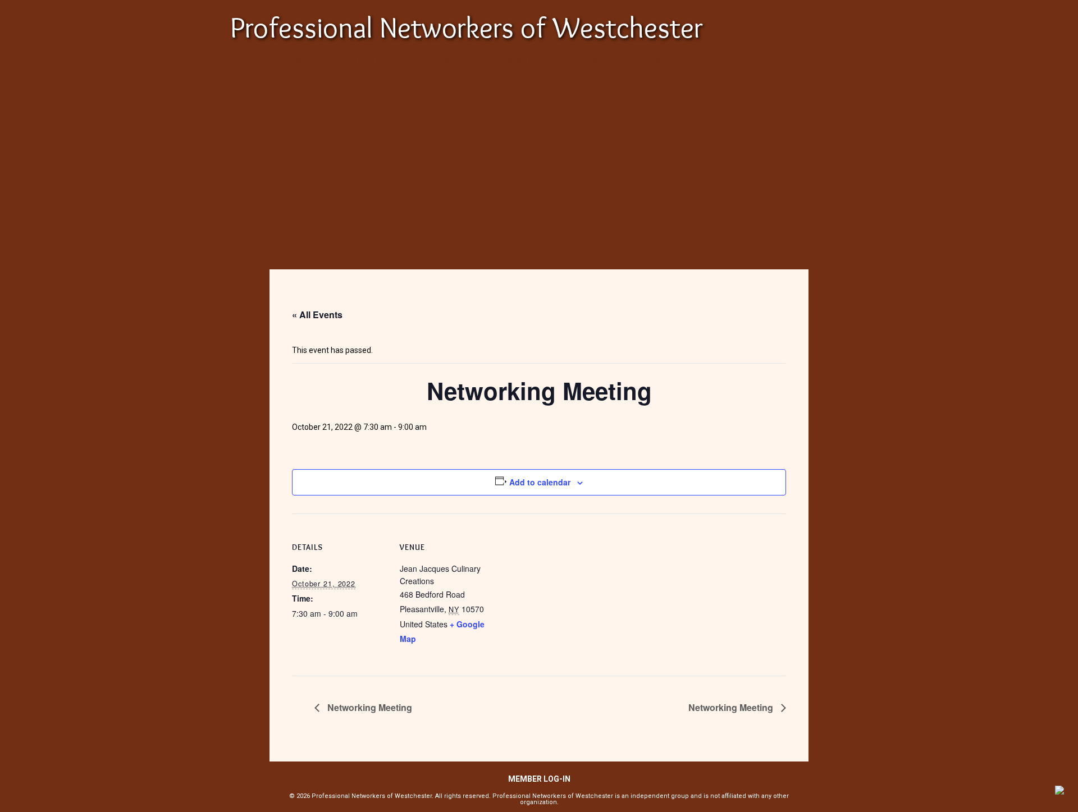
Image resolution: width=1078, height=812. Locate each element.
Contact (663, 60)
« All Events (317, 314)
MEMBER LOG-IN (539, 778)
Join (594, 60)
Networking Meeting (368, 707)
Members (526, 60)
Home (298, 60)
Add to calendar (539, 482)
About (364, 60)
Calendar (441, 60)
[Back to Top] (1059, 792)
